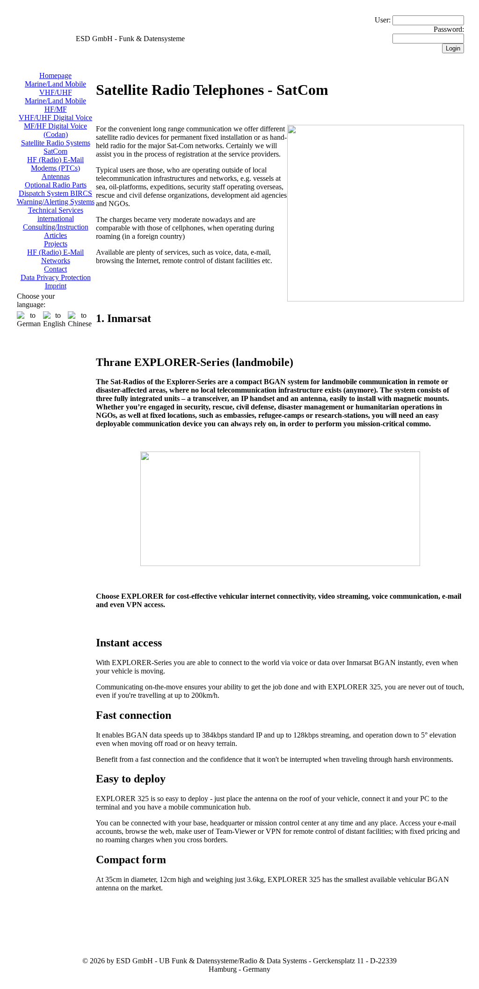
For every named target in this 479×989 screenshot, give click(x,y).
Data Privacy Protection (56, 277)
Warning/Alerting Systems (55, 202)
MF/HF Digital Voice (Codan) (55, 130)
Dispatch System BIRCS (55, 193)
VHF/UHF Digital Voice (55, 118)
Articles (55, 235)
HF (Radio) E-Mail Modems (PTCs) (55, 164)
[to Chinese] (80, 319)
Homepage (55, 75)
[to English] (54, 319)
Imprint (55, 286)
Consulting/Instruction (55, 227)
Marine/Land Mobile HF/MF (55, 105)
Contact (55, 269)
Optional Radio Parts (56, 185)
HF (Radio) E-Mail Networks (55, 256)
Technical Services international (55, 214)
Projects (55, 244)
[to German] (29, 319)
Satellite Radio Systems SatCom (55, 147)
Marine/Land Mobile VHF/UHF (55, 88)
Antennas (56, 176)
